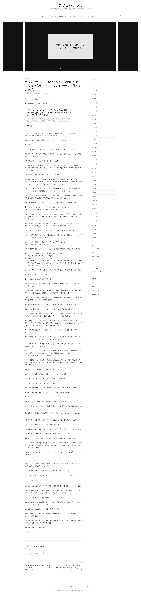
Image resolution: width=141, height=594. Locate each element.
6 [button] (71, 68)
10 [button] (81, 68)
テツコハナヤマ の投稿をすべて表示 (35, 553)
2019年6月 (94, 209)
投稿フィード (95, 286)
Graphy (74, 590)
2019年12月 (95, 184)
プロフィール (43, 16)
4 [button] (67, 68)
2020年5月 (94, 172)
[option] (70, 46)
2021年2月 (94, 143)
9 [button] (78, 68)
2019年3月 (94, 221)
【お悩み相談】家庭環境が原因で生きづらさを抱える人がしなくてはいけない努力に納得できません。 (38, 567)
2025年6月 (94, 95)
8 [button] (76, 68)
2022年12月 (95, 123)
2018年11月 (95, 237)
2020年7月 (94, 168)
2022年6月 (94, 131)
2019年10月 (95, 192)
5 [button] (69, 68)
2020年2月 (94, 176)
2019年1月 (94, 229)
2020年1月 (94, 180)
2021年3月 (94, 139)
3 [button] (65, 68)
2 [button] (62, 68)
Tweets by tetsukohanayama (98, 271)
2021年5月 (94, 135)
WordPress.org (95, 294)
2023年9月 (94, 115)
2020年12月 (95, 152)
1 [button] (60, 68)
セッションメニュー (93, 16)
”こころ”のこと (96, 248)
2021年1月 (94, 147)
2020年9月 (94, 160)
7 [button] (74, 68)
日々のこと (53, 16)
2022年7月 (94, 127)
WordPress (65, 590)
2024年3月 (94, 107)
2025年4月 (94, 103)
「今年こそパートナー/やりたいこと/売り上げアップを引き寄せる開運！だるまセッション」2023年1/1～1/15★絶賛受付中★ (68, 567)
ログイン (94, 282)
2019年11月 (95, 188)
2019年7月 (94, 204)
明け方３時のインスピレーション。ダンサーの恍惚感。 (70, 46)
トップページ (32, 481)
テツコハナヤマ (72, 5)
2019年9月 (94, 196)
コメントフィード (97, 290)
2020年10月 (95, 156)
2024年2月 (94, 111)
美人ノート (62, 16)
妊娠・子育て (73, 16)
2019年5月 (94, 213)
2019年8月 (94, 200)
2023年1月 (94, 119)
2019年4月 (94, 217)
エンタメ (82, 16)
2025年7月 (94, 90)
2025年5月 (94, 99)
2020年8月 (94, 164)
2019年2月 (94, 225)
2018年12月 (95, 233)
